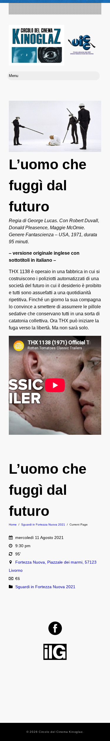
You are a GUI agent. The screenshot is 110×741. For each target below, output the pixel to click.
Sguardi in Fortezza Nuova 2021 (43, 524)
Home (13, 524)
